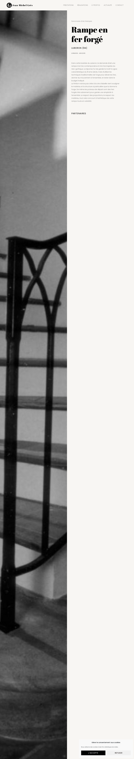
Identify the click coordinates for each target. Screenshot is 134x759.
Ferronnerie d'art (78, 21)
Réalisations (82, 5)
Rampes (88, 21)
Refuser (118, 753)
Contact (119, 5)
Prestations (68, 5)
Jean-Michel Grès (22, 5)
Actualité (108, 5)
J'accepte (93, 753)
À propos (96, 5)
